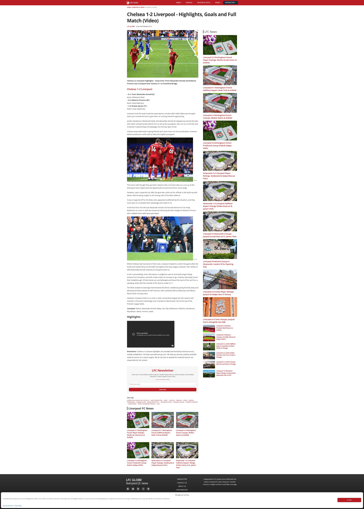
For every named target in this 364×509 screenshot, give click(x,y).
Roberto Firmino (192, 402)
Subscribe (162, 389)
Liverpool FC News (138, 7)
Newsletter (182, 479)
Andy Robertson (156, 400)
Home (129, 7)
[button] (179, 2)
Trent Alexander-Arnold (147, 404)
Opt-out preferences (8, 505)
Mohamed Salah (166, 402)
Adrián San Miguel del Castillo (138, 400)
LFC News (210, 32)
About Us (182, 486)
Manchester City (153, 402)
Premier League (178, 402)
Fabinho (179, 400)
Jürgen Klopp (141, 402)
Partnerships (182, 490)
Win (158, 404)
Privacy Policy (18, 505)
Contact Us (182, 483)
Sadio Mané (132, 404)
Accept (349, 500)
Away (166, 400)
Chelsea (172, 400)
